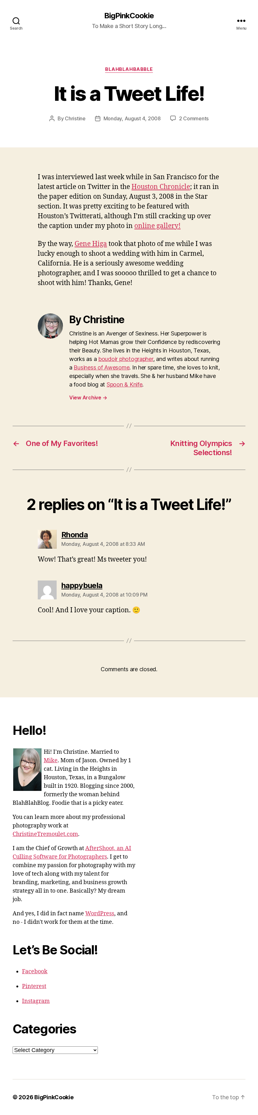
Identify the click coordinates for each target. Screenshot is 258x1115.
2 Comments (194, 118)
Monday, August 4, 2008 (132, 118)
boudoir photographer (125, 359)
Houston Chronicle (161, 187)
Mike (51, 760)
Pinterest (34, 986)
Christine (75, 118)
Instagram (36, 1001)
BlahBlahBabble (129, 69)
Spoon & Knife (125, 384)
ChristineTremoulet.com (45, 834)
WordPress (99, 913)
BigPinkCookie (129, 16)
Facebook (35, 971)
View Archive (88, 397)
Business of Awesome (101, 367)
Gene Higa (91, 244)
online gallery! (157, 226)
